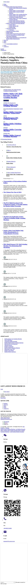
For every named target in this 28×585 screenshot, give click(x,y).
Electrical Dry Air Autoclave (11, 344)
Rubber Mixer (12, 24)
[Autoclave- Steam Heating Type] (11, 144)
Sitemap (7, 428)
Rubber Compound (9, 346)
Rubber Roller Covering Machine (16, 10)
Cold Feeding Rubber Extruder (17, 431)
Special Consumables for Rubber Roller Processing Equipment (15, 35)
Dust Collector (9, 169)
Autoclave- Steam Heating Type (13, 146)
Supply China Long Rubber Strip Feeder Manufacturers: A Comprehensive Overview (13, 232)
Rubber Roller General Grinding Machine (12, 136)
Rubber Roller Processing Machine (14, 6)
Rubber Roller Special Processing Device (15, 33)
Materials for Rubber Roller (12, 31)
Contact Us (6, 46)
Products (5, 5)
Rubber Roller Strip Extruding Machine (12, 71)
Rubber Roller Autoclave (10, 351)
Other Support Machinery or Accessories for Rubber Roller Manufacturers (16, 38)
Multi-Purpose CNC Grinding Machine (10, 118)
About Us (5, 40)
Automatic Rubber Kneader (11, 341)
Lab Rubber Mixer (8, 72)
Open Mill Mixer (8, 340)
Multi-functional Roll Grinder (13, 152)
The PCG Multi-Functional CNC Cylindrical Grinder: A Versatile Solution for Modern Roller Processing (15, 204)
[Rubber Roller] (10, 161)
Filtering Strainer (8, 345)
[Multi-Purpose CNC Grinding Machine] (5, 116)
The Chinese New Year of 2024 (12, 192)
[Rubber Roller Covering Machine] (5, 127)
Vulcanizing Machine (11, 28)
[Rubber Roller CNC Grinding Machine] (9, 103)
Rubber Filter (12, 27)
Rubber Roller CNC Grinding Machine (18, 14)
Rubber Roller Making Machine (8, 429)
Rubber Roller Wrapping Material (12, 348)
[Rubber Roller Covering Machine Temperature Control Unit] (14, 110)
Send (2, 389)
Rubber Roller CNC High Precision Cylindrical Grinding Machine (17, 16)
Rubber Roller (9, 32)
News (4, 42)
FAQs (4, 45)
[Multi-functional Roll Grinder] (8, 150)
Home (4, 4)
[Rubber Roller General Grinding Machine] (6, 133)
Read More (6, 100)
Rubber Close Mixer (9, 350)
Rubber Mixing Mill (13, 26)
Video (4, 41)
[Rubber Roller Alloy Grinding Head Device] (13, 172)
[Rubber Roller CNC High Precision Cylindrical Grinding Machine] (14, 91)
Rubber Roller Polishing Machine (16, 20)
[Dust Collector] (11, 167)
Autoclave (11, 29)
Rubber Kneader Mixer (15, 430)
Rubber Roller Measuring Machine (17, 22)
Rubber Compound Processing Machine (15, 23)
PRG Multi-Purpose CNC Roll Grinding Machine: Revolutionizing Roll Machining (15, 246)
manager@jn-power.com (6, 419)
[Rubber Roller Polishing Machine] (4, 121)
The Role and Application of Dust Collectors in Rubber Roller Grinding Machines (14, 218)
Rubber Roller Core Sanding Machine (13, 339)
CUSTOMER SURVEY (12, 44)
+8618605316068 (7, 528)
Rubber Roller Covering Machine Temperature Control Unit (12, 113)
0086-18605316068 (5, 418)
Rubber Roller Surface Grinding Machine (14, 342)
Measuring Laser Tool (10, 349)
